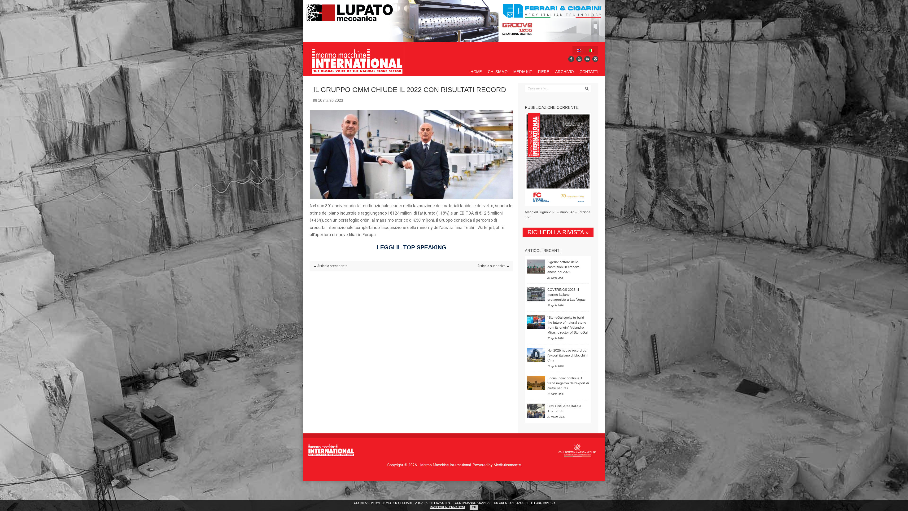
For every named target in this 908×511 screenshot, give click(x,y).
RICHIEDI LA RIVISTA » (558, 232)
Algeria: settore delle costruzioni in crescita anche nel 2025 (563, 267)
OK (474, 507)
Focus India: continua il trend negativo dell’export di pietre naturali (568, 383)
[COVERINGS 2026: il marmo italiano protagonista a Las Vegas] (536, 294)
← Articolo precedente (330, 266)
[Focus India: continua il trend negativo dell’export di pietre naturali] (536, 383)
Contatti (589, 72)
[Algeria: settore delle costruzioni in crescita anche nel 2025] (536, 267)
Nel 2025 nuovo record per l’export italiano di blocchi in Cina (567, 355)
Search (587, 89)
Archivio (564, 72)
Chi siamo (497, 72)
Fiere (543, 72)
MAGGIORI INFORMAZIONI (447, 507)
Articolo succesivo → (493, 266)
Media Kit (522, 72)
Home (476, 72)
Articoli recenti (542, 251)
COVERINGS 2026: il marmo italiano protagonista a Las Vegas (566, 294)
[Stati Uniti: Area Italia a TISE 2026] (536, 411)
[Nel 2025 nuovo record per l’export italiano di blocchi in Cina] (536, 355)
